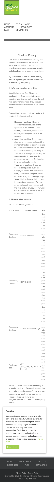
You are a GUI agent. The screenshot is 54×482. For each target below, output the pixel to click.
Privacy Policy (21, 473)
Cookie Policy (33, 473)
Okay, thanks (12, 447)
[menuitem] (10, 24)
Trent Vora (32, 479)
